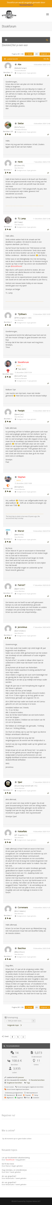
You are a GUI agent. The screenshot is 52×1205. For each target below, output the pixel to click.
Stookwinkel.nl (26, 5)
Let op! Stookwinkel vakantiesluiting (16, 1157)
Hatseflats (22, 831)
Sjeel (20, 782)
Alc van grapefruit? (9, 1176)
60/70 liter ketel (8, 1164)
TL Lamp (22, 218)
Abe (19, 64)
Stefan (21, 123)
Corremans (23, 907)
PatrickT (21, 585)
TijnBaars (22, 314)
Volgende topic (13, 1025)
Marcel (21, 531)
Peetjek (21, 410)
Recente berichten (38, 1080)
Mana (8, 1166)
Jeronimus (22, 627)
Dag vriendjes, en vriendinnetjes (14, 1170)
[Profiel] (5, 75)
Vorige (30, 54)
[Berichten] (10, 75)
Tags (28, 1083)
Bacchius (22, 948)
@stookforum (16, 266)
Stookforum (23, 362)
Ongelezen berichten (14, 1083)
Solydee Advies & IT (33, 1201)
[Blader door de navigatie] (47, 14)
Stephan (21, 477)
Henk (20, 161)
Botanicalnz (10, 1178)
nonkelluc (23, 1080)
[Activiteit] (7, 75)
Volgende (44, 54)
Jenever (21, 1077)
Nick (7, 1172)
